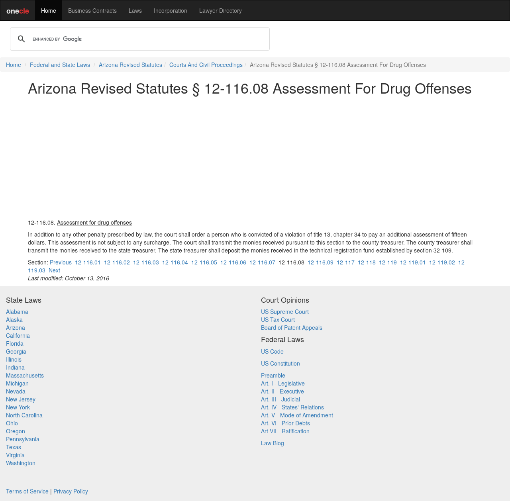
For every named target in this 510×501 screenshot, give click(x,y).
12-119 (388, 262)
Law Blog (272, 443)
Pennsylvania (22, 439)
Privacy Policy (70, 491)
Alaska (14, 319)
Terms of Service (27, 491)
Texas (13, 447)
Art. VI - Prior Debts (285, 423)
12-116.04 (175, 262)
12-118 (367, 262)
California (18, 335)
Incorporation (170, 10)
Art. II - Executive (282, 391)
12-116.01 (88, 262)
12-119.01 (413, 262)
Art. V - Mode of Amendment (297, 415)
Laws (135, 10)
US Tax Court (278, 319)
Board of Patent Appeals (291, 327)
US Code (272, 351)
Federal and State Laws (60, 64)
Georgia (16, 351)
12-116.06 (233, 262)
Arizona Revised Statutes (130, 64)
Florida (15, 343)
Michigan (17, 383)
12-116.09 (320, 262)
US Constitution (280, 363)
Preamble (273, 375)
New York (18, 407)
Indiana (15, 367)
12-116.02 (117, 262)
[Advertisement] (255, 157)
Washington (20, 463)
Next (54, 270)
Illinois (14, 359)
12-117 (346, 262)
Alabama (17, 311)
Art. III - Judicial (280, 399)
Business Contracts (92, 10)
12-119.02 (442, 262)
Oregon (15, 431)
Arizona (15, 327)
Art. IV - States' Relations (292, 407)
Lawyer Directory (220, 10)
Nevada (16, 391)
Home (48, 10)
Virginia (15, 455)
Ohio (12, 423)
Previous (61, 262)
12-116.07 (262, 262)
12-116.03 (146, 262)
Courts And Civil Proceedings (206, 64)
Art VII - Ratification (285, 431)
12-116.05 (204, 262)
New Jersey (20, 399)
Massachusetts (25, 375)
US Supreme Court (285, 311)
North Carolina (24, 415)
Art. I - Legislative (283, 383)
